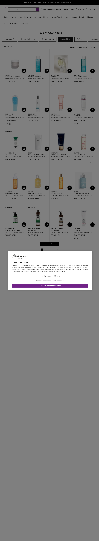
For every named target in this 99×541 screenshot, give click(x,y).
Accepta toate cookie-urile (50, 286)
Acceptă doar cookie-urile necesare (50, 281)
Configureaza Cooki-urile (50, 276)
